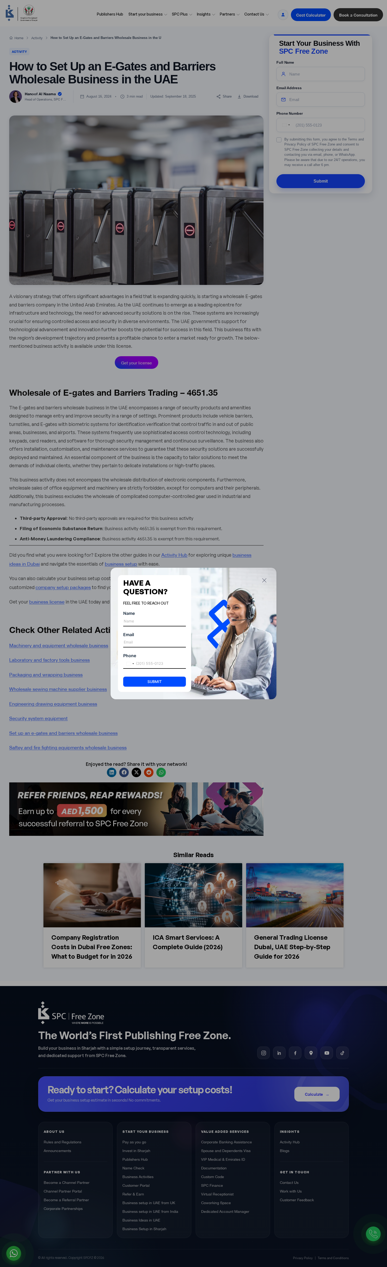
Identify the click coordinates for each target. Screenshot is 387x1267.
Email (128, 634)
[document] (193, 633)
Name (129, 613)
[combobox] (129, 663)
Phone (129, 655)
